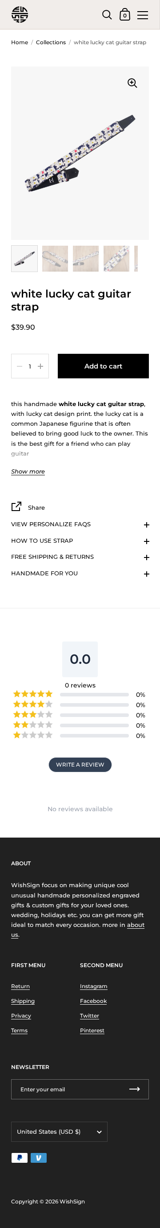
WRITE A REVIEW (80, 764)
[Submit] (134, 1089)
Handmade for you (44, 573)
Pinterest (92, 1030)
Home (19, 42)
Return (20, 986)
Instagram (94, 986)
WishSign (72, 1201)
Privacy (21, 1015)
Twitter (89, 1015)
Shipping (23, 1000)
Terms (19, 1030)
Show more (28, 471)
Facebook (93, 1000)
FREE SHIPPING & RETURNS (52, 556)
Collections (51, 42)
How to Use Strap (42, 540)
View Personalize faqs (51, 524)
